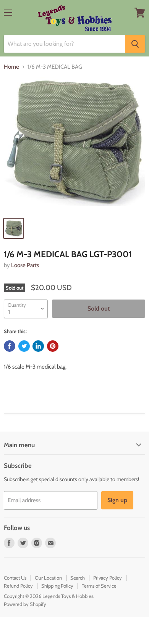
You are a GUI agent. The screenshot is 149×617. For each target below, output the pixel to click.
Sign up (117, 500)
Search (77, 578)
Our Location (48, 578)
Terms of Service (99, 586)
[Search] (135, 44)
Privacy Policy (107, 578)
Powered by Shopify (25, 604)
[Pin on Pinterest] (52, 346)
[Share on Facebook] (9, 346)
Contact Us (15, 578)
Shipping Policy (57, 586)
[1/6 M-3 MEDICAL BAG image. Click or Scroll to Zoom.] (74, 145)
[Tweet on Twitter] (24, 346)
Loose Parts (25, 265)
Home (11, 67)
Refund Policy (18, 586)
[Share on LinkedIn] (38, 346)
